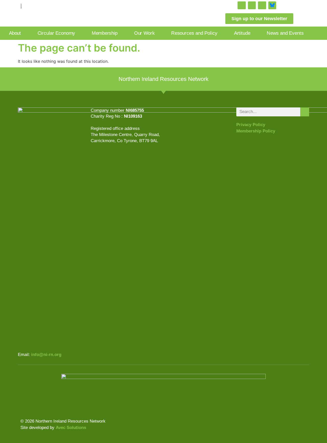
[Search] (304, 111)
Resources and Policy (194, 33)
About (15, 33)
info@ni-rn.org (46, 354)
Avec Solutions (71, 427)
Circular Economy (56, 33)
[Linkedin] (262, 5)
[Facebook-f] (252, 5)
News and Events (285, 33)
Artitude (242, 33)
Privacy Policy (250, 124)
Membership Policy (255, 131)
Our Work (144, 33)
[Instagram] (242, 5)
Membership (105, 33)
